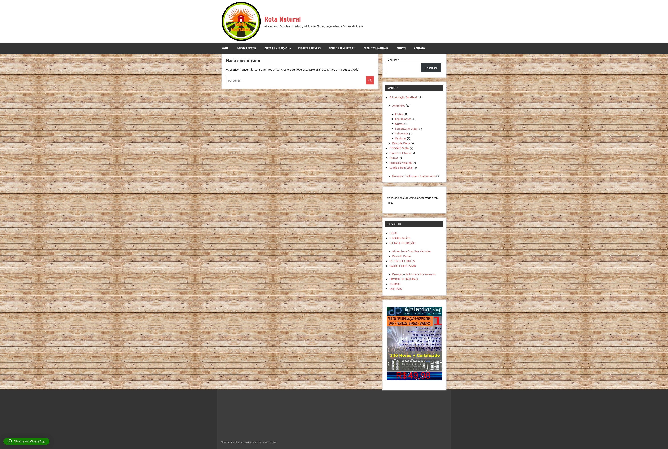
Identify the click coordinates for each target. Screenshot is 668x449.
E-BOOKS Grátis (399, 148)
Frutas (399, 114)
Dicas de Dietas (401, 256)
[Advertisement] (242, 412)
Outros (399, 123)
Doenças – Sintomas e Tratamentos (414, 175)
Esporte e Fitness (400, 152)
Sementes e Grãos (406, 128)
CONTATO (419, 48)
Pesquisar (393, 59)
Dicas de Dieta (401, 143)
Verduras (400, 138)
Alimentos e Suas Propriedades (411, 251)
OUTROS (401, 48)
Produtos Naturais (400, 162)
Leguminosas (403, 118)
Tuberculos (401, 133)
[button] (26, 441)
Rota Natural (282, 19)
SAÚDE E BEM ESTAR (341, 48)
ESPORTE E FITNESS (309, 48)
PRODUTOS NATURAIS (375, 48)
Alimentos (398, 105)
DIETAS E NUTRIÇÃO (276, 48)
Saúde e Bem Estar (401, 167)
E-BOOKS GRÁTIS (246, 48)
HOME (225, 48)
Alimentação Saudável (403, 97)
